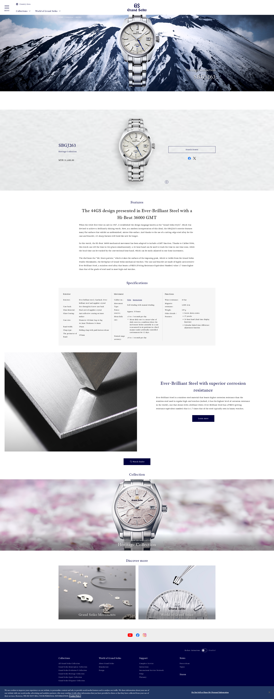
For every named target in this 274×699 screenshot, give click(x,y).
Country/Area (25, 4)
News (182, 658)
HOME (61, 17)
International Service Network (151, 670)
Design (101, 670)
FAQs (141, 674)
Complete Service (146, 663)
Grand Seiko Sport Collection (70, 677)
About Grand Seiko (106, 663)
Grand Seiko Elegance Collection (72, 681)
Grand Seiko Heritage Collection (71, 674)
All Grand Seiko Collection (69, 663)
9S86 (129, 300)
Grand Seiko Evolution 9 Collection (73, 670)
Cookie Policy (75, 696)
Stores (183, 674)
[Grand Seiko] (137, 7)
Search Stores (192, 149)
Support (143, 658)
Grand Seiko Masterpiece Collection (73, 667)
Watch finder (138, 461)
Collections (22, 11)
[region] (137, 692)
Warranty (143, 677)
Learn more (203, 418)
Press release (185, 663)
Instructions (137, 300)
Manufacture (104, 667)
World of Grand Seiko (46, 11)
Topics (182, 667)
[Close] (269, 692)
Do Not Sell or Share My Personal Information (210, 692)
